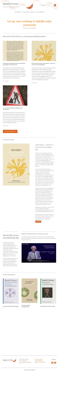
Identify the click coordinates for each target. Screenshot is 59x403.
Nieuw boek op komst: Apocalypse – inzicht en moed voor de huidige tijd (43, 64)
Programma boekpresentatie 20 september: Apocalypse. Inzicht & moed (14, 64)
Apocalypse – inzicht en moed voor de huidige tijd (44, 147)
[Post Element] (10, 294)
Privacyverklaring (38, 360)
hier (55, 238)
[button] (55, 5)
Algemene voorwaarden (40, 362)
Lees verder (6, 81)
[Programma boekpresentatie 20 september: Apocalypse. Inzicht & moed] (15, 50)
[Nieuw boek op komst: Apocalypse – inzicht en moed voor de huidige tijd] (44, 50)
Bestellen (38, 221)
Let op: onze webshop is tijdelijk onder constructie (13, 108)
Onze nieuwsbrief (39, 359)
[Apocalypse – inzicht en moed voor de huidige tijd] (16, 165)
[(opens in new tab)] (39, 253)
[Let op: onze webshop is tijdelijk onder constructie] (15, 95)
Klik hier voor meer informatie (29, 28)
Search (43, 5)
